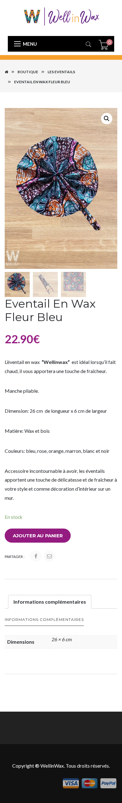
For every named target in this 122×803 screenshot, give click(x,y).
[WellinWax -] (61, 16)
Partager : (14, 556)
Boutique (28, 71)
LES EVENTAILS (61, 71)
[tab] (49, 602)
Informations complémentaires (49, 602)
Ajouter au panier (38, 536)
